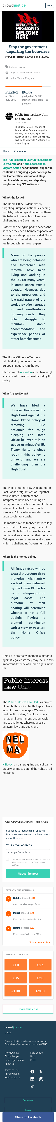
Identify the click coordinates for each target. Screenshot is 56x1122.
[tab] (6, 151)
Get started (28, 1100)
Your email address (19, 845)
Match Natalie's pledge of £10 (26, 904)
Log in (28, 1110)
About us (9, 1064)
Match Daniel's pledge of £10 (26, 919)
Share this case (28, 1009)
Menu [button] (49, 5)
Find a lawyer (12, 1056)
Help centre (36, 1052)
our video (26, 372)
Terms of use (12, 1070)
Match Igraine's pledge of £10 (26, 934)
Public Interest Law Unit (23, 702)
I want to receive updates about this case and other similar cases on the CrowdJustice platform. (31, 862)
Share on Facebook (28, 1117)
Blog (32, 1056)
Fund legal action (14, 1060)
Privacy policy (12, 1073)
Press (33, 1060)
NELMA (7, 764)
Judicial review (16, 66)
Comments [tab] (20, 151)
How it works (12, 1052)
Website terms (12, 1077)
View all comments (39, 942)
